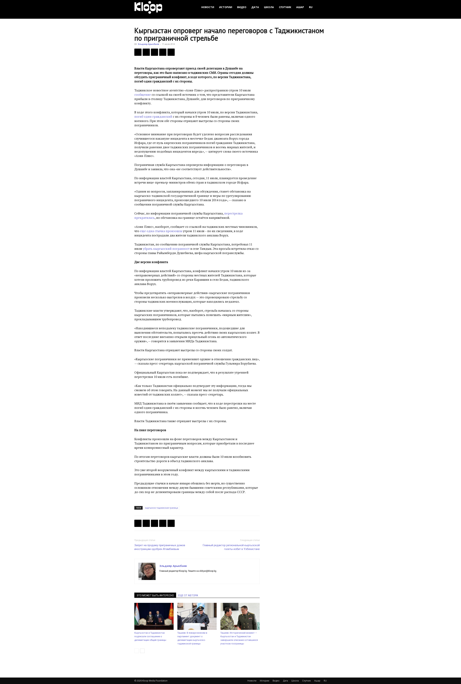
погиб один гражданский (153, 116)
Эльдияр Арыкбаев (148, 44)
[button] (322, 7)
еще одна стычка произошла (161, 231)
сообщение (142, 94)
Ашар (300, 7)
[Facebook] (138, 52)
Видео (241, 7)
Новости (207, 7)
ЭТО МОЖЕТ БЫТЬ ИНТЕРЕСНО (155, 595)
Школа (269, 7)
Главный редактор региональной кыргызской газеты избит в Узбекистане (231, 547)
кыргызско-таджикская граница (161, 507)
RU (310, 7)
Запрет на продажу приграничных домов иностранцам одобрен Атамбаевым (159, 547)
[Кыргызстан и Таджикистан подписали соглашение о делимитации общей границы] (154, 616)
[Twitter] (146, 52)
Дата (255, 7)
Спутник (285, 7)
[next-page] (142, 651)
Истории (225, 7)
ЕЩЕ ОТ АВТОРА (188, 595)
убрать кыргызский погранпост (166, 249)
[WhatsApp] (171, 52)
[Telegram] (162, 52)
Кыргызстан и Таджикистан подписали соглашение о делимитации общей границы (150, 636)
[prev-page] (136, 651)
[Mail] (169, 577)
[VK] (154, 52)
